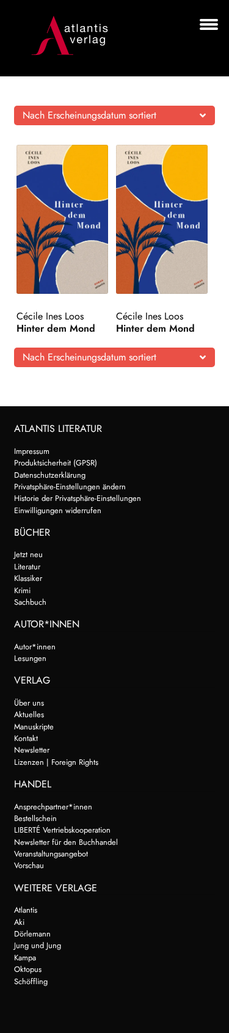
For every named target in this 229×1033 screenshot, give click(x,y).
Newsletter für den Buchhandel (66, 842)
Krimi (22, 590)
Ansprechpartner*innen (53, 806)
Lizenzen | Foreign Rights (56, 762)
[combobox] (115, 115)
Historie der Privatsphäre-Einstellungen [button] (77, 498)
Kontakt (26, 738)
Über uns (29, 703)
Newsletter (31, 750)
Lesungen (30, 658)
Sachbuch (30, 602)
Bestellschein (35, 818)
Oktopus (28, 969)
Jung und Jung (37, 945)
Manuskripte (34, 726)
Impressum (31, 451)
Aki (19, 922)
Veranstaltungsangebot (51, 854)
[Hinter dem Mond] (64, 219)
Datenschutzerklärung (49, 475)
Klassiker (28, 578)
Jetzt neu (28, 554)
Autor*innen (35, 646)
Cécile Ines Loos (50, 316)
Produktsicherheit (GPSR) (55, 463)
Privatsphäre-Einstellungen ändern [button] (70, 486)
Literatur (27, 566)
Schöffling (31, 981)
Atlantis (25, 910)
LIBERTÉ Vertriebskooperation (62, 830)
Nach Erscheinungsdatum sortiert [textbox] (89, 115)
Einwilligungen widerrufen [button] (57, 510)
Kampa (25, 957)
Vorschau (29, 865)
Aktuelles (29, 714)
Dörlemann (32, 934)
